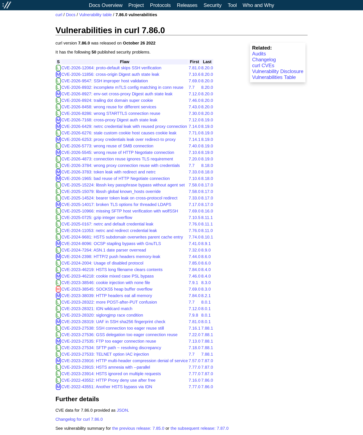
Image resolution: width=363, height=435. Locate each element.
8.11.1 (207, 217)
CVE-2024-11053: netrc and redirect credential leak (109, 230)
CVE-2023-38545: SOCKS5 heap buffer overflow (106, 289)
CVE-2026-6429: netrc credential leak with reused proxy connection (124, 126)
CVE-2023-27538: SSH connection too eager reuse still (112, 328)
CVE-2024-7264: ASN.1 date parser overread (103, 250)
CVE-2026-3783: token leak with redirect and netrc (108, 172)
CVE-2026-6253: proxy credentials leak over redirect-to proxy (118, 139)
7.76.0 (194, 224)
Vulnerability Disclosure (277, 71)
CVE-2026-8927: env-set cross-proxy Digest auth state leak (116, 94)
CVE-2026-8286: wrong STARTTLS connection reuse (110, 113)
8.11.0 (207, 230)
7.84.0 (194, 269)
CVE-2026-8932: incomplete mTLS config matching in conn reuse (122, 87)
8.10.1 (207, 237)
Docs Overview (105, 5)
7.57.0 (194, 360)
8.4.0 (206, 269)
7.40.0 (194, 146)
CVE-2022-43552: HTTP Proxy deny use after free (108, 380)
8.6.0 (206, 256)
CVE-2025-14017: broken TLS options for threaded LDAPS (116, 204)
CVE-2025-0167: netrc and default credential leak (107, 224)
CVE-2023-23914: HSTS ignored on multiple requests (111, 373)
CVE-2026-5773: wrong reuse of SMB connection (107, 146)
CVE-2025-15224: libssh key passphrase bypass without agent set (123, 185)
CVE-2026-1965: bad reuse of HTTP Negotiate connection (115, 178)
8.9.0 (206, 250)
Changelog (264, 59)
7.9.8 (193, 315)
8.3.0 (206, 282)
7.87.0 (207, 360)
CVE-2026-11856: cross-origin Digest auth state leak (110, 74)
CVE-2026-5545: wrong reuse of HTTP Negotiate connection (117, 152)
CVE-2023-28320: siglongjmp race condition (102, 315)
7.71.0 (194, 133)
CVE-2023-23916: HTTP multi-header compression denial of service (124, 360)
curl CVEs (263, 65)
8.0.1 (206, 302)
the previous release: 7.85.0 (138, 428)
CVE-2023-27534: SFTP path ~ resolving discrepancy (111, 347)
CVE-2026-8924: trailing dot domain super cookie (107, 100)
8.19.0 (207, 120)
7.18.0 (194, 347)
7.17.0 (194, 204)
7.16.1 (194, 328)
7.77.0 (194, 367)
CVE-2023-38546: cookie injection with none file (105, 282)
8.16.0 (207, 211)
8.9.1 (206, 243)
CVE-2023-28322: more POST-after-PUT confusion (109, 302)
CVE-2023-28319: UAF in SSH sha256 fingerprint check (113, 321)
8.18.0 (207, 165)
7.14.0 (194, 126)
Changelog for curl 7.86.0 (79, 419)
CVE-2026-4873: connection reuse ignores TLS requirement (117, 159)
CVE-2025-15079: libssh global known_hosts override (111, 191)
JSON (122, 410)
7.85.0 (194, 263)
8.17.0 (207, 185)
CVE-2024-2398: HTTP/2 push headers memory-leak (110, 256)
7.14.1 (194, 139)
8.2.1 (206, 295)
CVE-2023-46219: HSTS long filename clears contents (112, 269)
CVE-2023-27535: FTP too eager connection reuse (108, 341)
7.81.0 (194, 68)
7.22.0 (194, 334)
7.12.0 (194, 94)
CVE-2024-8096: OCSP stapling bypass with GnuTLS (111, 243)
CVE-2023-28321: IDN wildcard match (96, 308)
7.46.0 (194, 100)
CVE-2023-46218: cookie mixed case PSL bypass (107, 276)
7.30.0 (194, 113)
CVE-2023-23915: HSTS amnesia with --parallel (105, 367)
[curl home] (7, 5)
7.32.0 (194, 250)
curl (58, 14)
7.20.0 (194, 159)
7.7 (192, 87)
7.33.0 (194, 172)
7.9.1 (193, 282)
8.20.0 (207, 68)
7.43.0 (194, 107)
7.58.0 (194, 185)
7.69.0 (194, 81)
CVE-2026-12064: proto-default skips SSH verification (111, 68)
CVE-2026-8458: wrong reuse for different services (108, 107)
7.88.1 (207, 328)
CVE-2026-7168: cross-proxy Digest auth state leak (109, 120)
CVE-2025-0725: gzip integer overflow (96, 217)
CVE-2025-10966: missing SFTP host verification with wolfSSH (119, 211)
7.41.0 (194, 243)
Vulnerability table (95, 14)
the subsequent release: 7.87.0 (200, 428)
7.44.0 (194, 256)
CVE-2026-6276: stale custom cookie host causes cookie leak (118, 133)
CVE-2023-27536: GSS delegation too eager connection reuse (119, 334)
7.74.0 (194, 237)
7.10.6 (194, 74)
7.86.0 (207, 380)
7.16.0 (194, 380)
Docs (70, 14)
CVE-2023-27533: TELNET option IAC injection (105, 354)
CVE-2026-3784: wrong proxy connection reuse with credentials (120, 165)
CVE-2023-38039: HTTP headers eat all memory (106, 295)
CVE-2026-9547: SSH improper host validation (104, 81)
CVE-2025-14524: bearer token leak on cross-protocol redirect (119, 198)
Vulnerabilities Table (274, 77)
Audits (259, 53)
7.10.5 (194, 217)
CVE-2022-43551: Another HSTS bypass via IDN (106, 386)
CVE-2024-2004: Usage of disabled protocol (102, 263)
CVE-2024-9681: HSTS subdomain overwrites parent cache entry (122, 237)
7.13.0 (194, 341)
